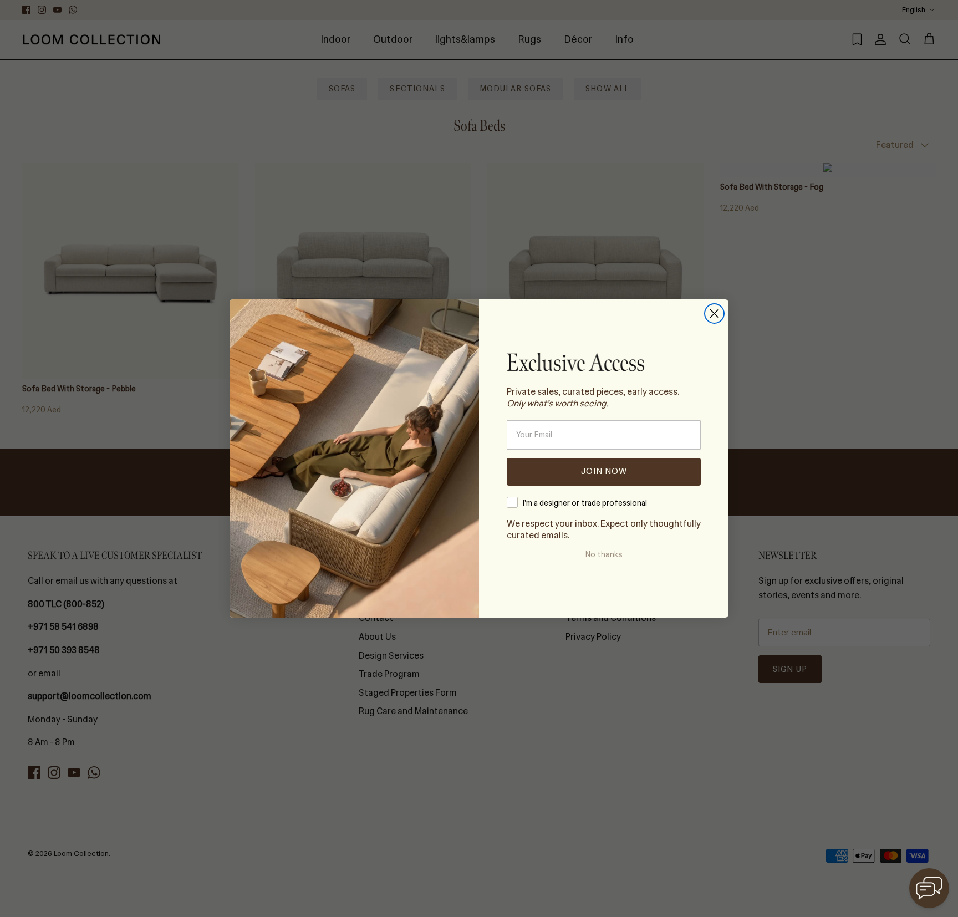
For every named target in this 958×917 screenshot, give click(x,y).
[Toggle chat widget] (929, 888)
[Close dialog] (714, 313)
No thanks (603, 554)
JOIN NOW (604, 471)
